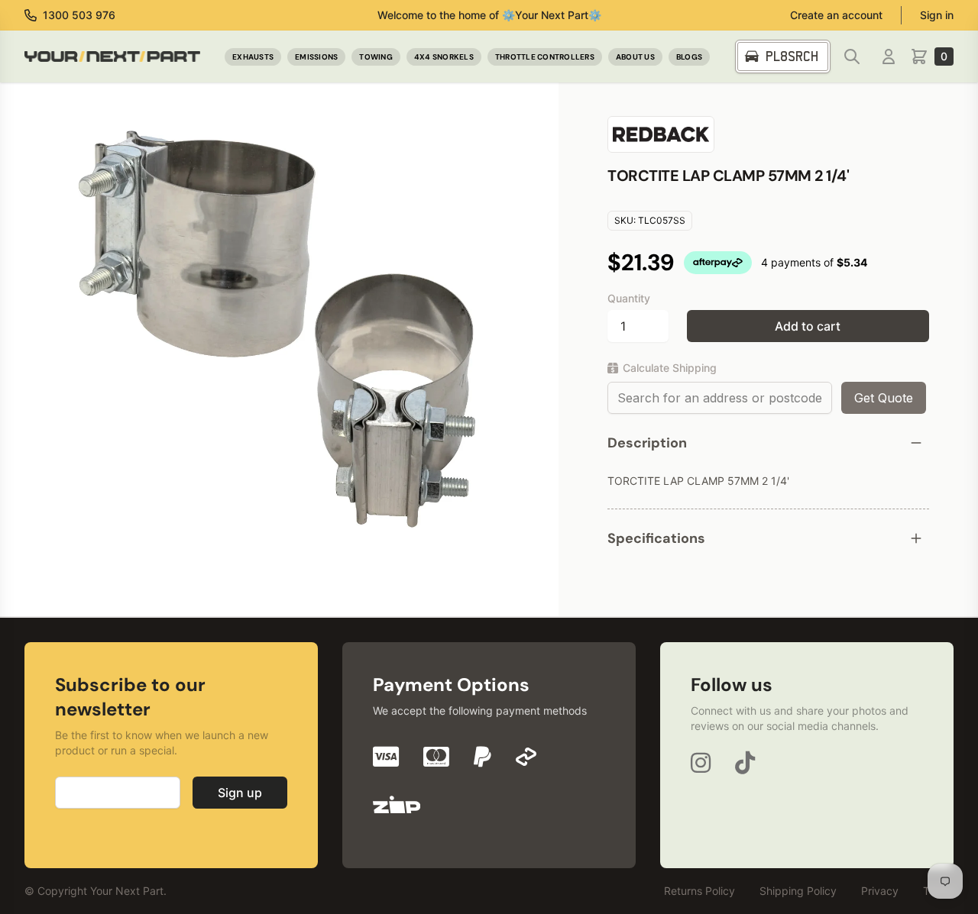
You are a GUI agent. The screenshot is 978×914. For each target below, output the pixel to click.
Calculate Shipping (670, 367)
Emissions (316, 57)
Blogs (689, 57)
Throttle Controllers (544, 57)
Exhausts (253, 57)
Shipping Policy (798, 890)
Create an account (836, 14)
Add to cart (807, 326)
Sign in (937, 14)
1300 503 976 (79, 14)
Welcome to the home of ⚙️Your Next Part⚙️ (489, 14)
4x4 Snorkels (444, 57)
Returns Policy (699, 890)
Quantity (628, 298)
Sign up (240, 792)
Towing (376, 57)
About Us (635, 57)
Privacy (880, 890)
